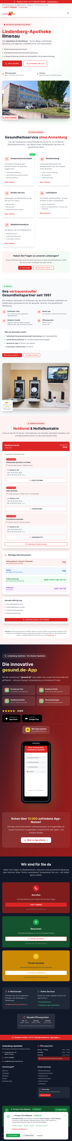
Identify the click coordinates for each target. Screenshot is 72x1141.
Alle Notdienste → (52, 1)
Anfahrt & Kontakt (32, 355)
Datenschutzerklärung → (19, 1129)
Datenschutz (62, 1109)
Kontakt (4, 1078)
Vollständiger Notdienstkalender (37, 544)
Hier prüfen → (55, 1037)
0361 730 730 (60, 589)
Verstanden (14, 1135)
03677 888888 (10, 118)
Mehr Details (29, 1135)
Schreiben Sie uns (36, 63)
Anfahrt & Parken (37, 939)
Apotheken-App (7, 1081)
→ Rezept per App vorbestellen (49, 1005)
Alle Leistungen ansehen (42, 268)
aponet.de (51, 635)
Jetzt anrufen (13, 63)
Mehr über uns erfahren (11, 355)
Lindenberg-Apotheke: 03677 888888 (37, 619)
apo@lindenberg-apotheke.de (16, 1004)
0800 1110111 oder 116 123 (55, 580)
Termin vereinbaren (37, 973)
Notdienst (5, 1076)
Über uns (5, 1070)
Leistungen (5, 1073)
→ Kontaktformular (44, 1002)
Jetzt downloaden (45, 1095)
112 (64, 562)
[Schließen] (64, 1115)
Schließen (40, 1135)
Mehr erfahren (10, 182)
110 (64, 571)
